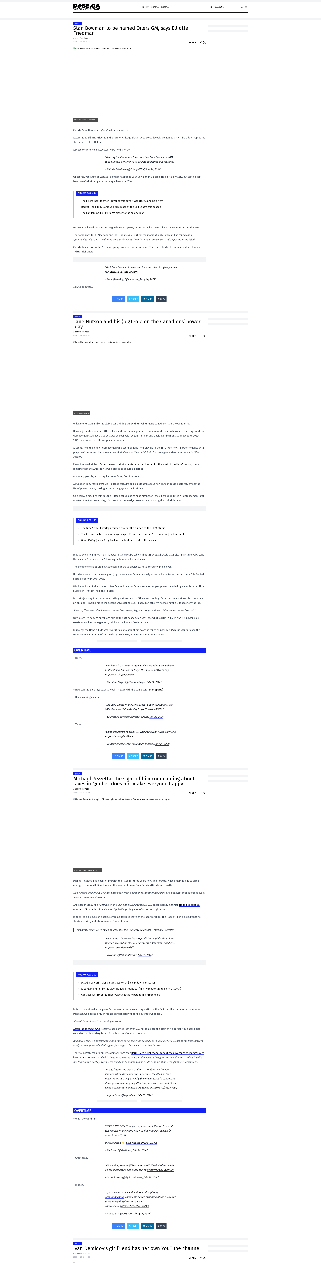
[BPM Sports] (155, 689)
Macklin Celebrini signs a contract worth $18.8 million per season (118, 982)
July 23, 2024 (144, 955)
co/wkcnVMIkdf (124, 947)
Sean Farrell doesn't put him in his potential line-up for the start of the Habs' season (142, 464)
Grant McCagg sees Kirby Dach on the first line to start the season (119, 540)
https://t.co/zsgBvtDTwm (119, 736)
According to (86, 1028)
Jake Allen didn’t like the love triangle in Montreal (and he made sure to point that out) (131, 988)
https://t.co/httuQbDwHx (123, 271)
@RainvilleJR (133, 1192)
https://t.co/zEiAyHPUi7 (160, 1169)
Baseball (165, 7)
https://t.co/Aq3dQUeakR (119, 674)
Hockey (145, 7)
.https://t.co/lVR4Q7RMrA (135, 1206)
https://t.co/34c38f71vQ (163, 1087)
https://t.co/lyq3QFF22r (151, 709)
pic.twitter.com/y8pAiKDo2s (141, 1142)
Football (154, 7)
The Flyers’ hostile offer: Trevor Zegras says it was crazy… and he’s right (122, 200)
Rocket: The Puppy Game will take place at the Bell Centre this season (121, 206)
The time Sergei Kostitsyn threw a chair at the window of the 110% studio (123, 528)
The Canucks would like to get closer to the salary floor (112, 212)
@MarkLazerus (136, 1165)
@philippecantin (114, 1196)
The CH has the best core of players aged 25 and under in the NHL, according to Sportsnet (132, 534)
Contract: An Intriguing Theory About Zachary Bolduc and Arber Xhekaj (121, 994)
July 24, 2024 (152, 169)
